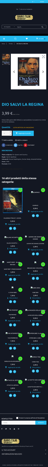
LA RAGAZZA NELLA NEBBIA (35, 315)
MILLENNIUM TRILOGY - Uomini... (13, 218)
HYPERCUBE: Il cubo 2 (35, 338)
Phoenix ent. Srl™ (28, 465)
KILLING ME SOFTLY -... (12, 243)
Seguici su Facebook (26, 9)
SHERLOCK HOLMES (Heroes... (12, 361)
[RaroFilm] (24, 17)
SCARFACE (35, 205)
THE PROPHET (12, 314)
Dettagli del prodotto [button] (12, 169)
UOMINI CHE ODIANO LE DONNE (35, 243)
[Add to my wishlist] (14, 228)
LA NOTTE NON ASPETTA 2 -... (35, 387)
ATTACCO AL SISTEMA (13, 385)
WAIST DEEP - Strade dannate (12, 269)
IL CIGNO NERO (13, 292)
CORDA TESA (35, 362)
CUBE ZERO (35, 292)
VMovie (41, 465)
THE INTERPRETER (13, 338)
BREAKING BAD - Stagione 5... (35, 268)
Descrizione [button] (7, 150)
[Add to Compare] (10, 228)
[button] (42, 1)
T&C (17, 9)
